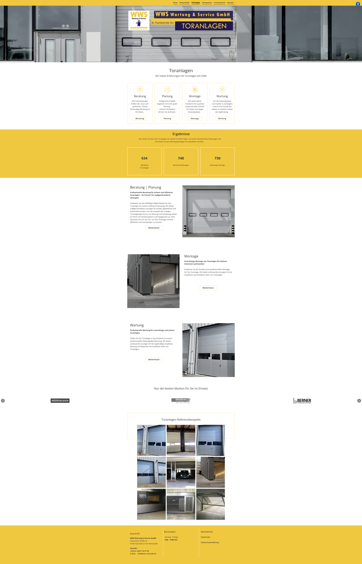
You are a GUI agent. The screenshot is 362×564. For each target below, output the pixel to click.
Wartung (222, 118)
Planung (167, 118)
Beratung (140, 118)
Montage (195, 118)
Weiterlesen (154, 228)
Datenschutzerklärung (210, 542)
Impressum (205, 537)
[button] (3, 401)
